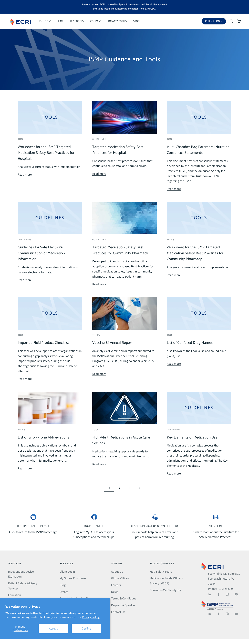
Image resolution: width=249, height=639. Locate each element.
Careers (116, 585)
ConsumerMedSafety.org (165, 590)
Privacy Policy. (91, 617)
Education (14, 595)
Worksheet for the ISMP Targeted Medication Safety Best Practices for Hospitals (46, 153)
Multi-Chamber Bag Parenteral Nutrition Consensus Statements (198, 150)
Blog (63, 585)
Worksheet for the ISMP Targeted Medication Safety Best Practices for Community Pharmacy (195, 253)
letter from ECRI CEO (143, 9)
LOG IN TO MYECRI (94, 526)
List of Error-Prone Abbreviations (43, 437)
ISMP (61, 21)
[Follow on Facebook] (218, 594)
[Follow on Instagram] (227, 594)
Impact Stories (117, 21)
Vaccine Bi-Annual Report (112, 343)
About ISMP (215, 526)
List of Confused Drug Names (190, 343)
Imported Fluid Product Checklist (43, 343)
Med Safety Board (161, 572)
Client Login (215, 21)
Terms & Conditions (123, 598)
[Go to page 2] (140, 488)
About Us (117, 572)
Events (64, 592)
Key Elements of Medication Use (192, 437)
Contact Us (118, 612)
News (114, 592)
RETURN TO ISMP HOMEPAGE (33, 526)
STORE (137, 21)
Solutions (45, 21)
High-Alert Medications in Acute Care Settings (121, 440)
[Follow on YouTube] (236, 594)
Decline (86, 628)
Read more (25, 174)
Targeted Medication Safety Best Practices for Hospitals (117, 150)
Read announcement (115, 9)
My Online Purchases (73, 578)
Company (95, 21)
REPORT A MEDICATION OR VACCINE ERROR (154, 526)
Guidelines (99, 139)
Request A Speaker (123, 605)
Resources (77, 21)
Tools (21, 139)
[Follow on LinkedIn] (209, 594)
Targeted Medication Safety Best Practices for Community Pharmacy (120, 250)
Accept (53, 628)
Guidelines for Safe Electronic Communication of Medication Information (41, 253)
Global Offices (120, 578)
